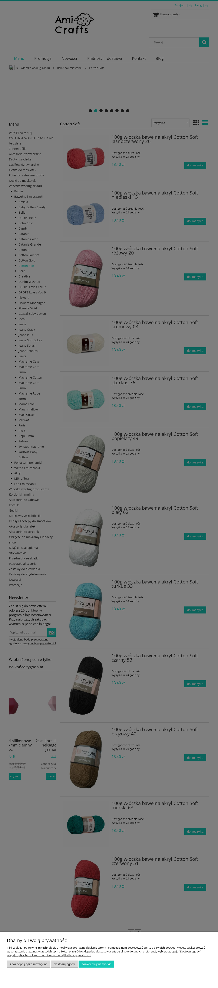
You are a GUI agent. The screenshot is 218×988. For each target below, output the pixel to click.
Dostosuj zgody (64, 964)
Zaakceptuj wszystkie (97, 964)
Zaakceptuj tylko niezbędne (28, 964)
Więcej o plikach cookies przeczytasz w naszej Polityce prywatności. (49, 955)
